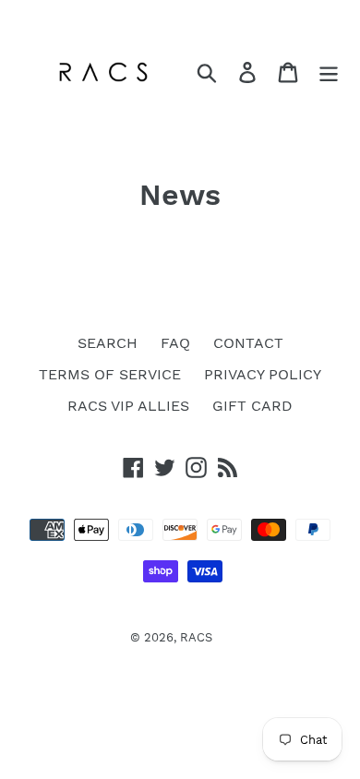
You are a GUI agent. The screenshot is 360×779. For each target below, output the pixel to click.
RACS (196, 637)
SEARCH (108, 343)
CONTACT (248, 343)
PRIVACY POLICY (262, 374)
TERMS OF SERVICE (110, 374)
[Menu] (328, 72)
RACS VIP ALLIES (128, 405)
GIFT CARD (252, 405)
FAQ (175, 343)
